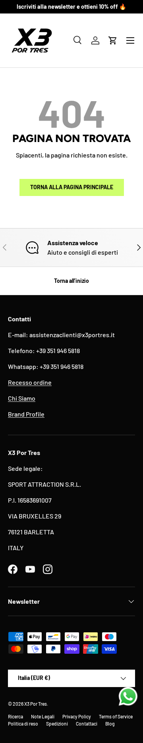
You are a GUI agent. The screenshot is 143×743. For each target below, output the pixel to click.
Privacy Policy (76, 716)
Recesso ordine (30, 382)
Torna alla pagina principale (71, 187)
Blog (110, 723)
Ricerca (15, 716)
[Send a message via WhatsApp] (128, 696)
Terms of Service (116, 716)
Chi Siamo (21, 398)
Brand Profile (26, 414)
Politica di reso (23, 723)
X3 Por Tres (35, 704)
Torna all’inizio (71, 280)
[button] (113, 40)
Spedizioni (57, 723)
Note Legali (42, 716)
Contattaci (86, 723)
